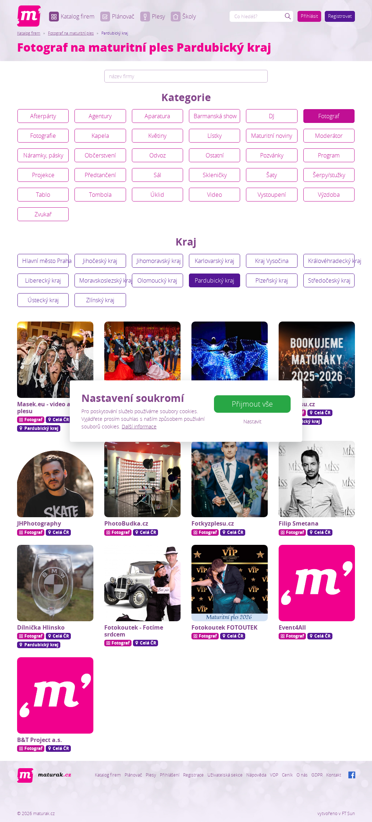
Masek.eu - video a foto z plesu (52, 407)
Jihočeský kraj (100, 261)
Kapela (100, 136)
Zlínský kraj (100, 300)
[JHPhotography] (55, 479)
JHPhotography (39, 523)
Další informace (139, 426)
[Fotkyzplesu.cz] (229, 479)
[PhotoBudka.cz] (142, 479)
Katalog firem (77, 16)
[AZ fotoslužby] (142, 360)
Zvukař (43, 214)
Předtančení (100, 175)
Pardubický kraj (214, 280)
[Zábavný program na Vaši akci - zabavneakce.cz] (229, 360)
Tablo (43, 195)
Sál (157, 175)
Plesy (158, 16)
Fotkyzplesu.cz (212, 523)
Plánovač (123, 16)
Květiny (157, 136)
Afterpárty (43, 116)
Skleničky (215, 175)
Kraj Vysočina (271, 261)
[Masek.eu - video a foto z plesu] (55, 360)
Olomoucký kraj (157, 280)
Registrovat (340, 16)
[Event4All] (317, 583)
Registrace (193, 775)
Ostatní (215, 155)
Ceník (287, 775)
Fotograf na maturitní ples (71, 33)
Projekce (43, 175)
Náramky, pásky (43, 155)
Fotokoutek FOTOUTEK (224, 627)
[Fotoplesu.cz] (317, 360)
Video (214, 195)
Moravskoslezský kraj (102, 280)
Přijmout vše (252, 404)
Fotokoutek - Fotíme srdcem (133, 630)
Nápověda (256, 775)
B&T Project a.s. (39, 740)
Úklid (157, 195)
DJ (271, 116)
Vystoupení (272, 195)
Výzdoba (329, 195)
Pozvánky (271, 155)
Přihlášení (169, 775)
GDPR (317, 775)
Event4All (292, 627)
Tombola (100, 195)
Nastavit (252, 421)
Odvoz (157, 155)
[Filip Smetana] (317, 479)
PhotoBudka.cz (126, 523)
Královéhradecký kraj (331, 261)
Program (329, 155)
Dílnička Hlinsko (41, 627)
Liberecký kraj (43, 280)
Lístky (214, 136)
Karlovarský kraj (214, 261)
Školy (189, 16)
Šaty (271, 175)
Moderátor (329, 136)
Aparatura (157, 116)
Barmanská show (215, 116)
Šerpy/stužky (329, 175)
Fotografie (43, 136)
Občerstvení (100, 155)
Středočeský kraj (329, 280)
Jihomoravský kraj (159, 261)
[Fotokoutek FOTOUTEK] (229, 583)
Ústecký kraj (43, 300)
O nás (302, 775)
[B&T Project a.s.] (55, 695)
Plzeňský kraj (271, 280)
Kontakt (333, 775)
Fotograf (328, 116)
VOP (274, 775)
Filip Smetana (299, 523)
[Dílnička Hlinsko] (55, 583)
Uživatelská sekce (225, 775)
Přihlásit (309, 16)
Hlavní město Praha (45, 261)
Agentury (100, 116)
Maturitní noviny (271, 136)
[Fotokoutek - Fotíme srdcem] (142, 583)
